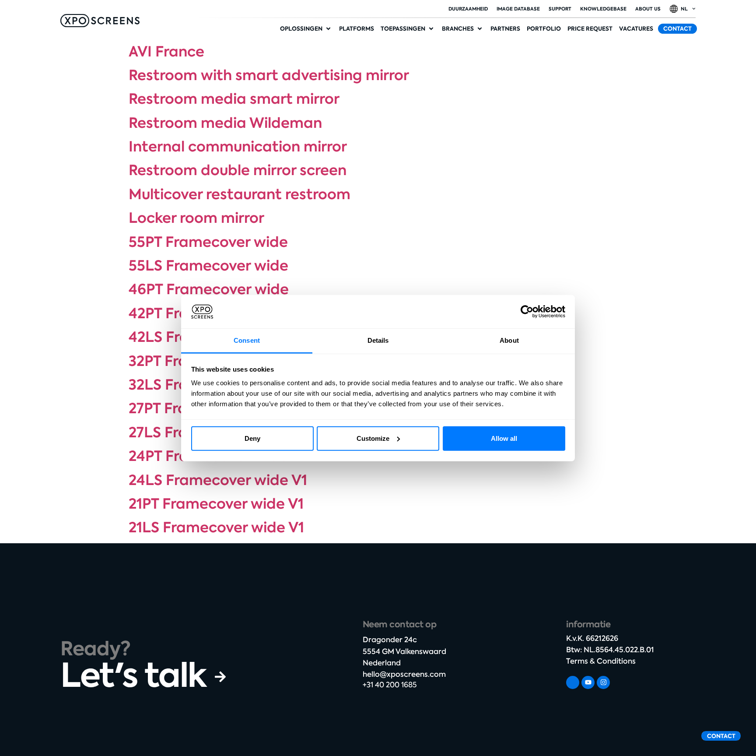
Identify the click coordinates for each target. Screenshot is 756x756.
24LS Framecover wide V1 (218, 480)
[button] (306, 29)
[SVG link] (100, 20)
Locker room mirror (196, 218)
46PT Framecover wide (209, 289)
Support (560, 8)
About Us (648, 8)
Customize (373, 438)
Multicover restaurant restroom (239, 194)
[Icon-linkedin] (572, 682)
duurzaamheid (468, 8)
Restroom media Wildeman (225, 123)
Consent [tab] (247, 340)
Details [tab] (378, 340)
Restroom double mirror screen (237, 170)
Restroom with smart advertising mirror (269, 75)
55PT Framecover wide (208, 242)
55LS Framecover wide (208, 265)
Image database (518, 8)
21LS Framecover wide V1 (216, 527)
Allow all (504, 438)
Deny (252, 438)
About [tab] (509, 340)
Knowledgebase (603, 8)
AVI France (166, 51)
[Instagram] (603, 682)
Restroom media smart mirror (234, 99)
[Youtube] (588, 682)
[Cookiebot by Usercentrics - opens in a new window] (527, 311)
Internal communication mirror (238, 146)
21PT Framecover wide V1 (216, 503)
